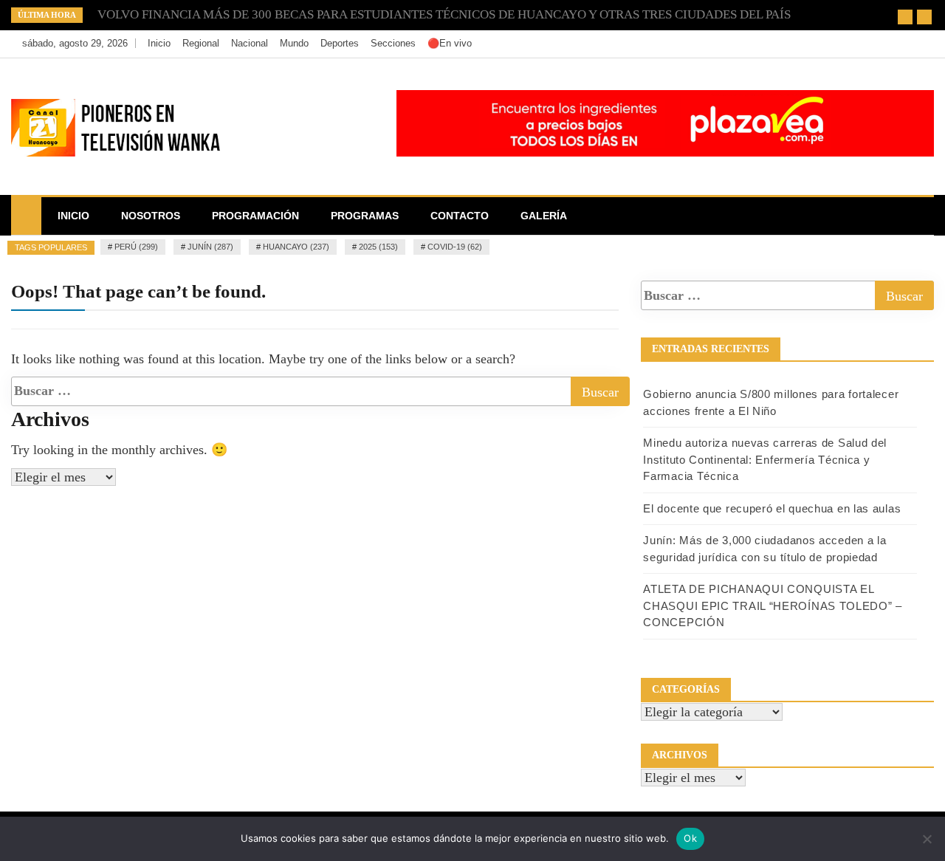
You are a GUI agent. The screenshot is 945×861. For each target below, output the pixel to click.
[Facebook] (853, 43)
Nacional (249, 43)
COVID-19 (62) (454, 246)
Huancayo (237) (296, 246)
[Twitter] (876, 43)
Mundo (294, 43)
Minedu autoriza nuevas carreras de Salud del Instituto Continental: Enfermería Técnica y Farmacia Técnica (765, 459)
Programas (365, 216)
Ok (690, 838)
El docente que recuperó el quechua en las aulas (772, 508)
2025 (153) (378, 246)
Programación (255, 216)
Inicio (159, 43)
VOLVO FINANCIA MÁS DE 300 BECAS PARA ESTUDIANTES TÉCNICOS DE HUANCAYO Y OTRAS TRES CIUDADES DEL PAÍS (444, 14)
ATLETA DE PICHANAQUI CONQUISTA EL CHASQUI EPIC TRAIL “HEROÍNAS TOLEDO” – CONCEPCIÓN (772, 605)
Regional (200, 43)
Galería (543, 216)
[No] (926, 838)
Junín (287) (210, 246)
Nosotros (150, 216)
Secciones (393, 43)
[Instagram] (898, 43)
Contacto (459, 216)
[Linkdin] (919, 43)
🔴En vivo (449, 43)
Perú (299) (136, 246)
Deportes (339, 43)
